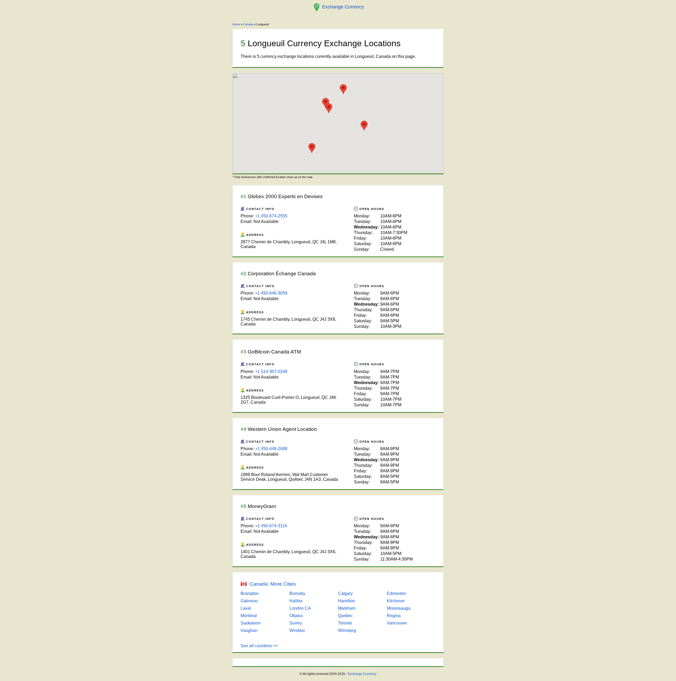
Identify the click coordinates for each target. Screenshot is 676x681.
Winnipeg (347, 630)
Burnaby (297, 593)
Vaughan (249, 630)
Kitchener (396, 601)
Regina (394, 615)
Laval (246, 608)
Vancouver (397, 623)
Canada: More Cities (273, 584)
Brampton (250, 593)
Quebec (345, 615)
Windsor (297, 630)
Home (236, 24)
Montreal (249, 615)
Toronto (345, 623)
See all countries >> (259, 645)
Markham (346, 608)
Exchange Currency (362, 674)
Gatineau (249, 601)
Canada (248, 24)
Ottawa (296, 615)
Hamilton (346, 601)
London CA (300, 608)
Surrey (295, 623)
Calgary (345, 593)
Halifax (296, 601)
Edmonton (396, 593)
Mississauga (398, 608)
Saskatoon (251, 623)
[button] (364, 125)
